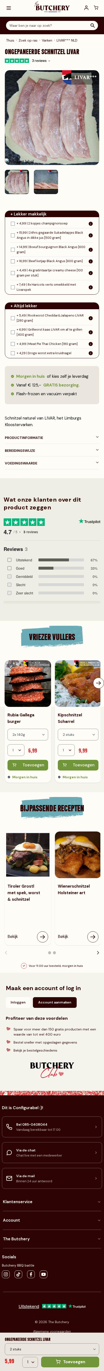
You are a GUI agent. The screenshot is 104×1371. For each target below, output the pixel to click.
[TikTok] (18, 1274)
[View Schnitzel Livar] (17, 182)
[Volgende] (98, 682)
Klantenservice (17, 1201)
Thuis (10, 40)
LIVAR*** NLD (67, 40)
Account (11, 1220)
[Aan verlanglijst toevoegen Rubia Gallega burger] (10, 666)
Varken (47, 40)
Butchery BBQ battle (18, 1265)
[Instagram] (6, 1274)
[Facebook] (31, 1274)
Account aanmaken (54, 1002)
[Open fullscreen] (52, 117)
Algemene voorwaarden (52, 1331)
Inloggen (18, 1002)
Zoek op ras (28, 40)
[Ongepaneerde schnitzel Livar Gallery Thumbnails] (31, 182)
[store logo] (52, 6)
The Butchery (16, 1239)
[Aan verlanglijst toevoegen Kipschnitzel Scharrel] (61, 666)
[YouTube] (43, 1274)
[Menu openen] (9, 8)
